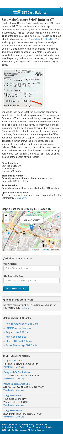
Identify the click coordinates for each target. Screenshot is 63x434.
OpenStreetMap (44, 249)
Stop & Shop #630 (13, 360)
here (61, 7)
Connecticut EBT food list (41, 39)
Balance (33, 12)
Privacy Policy (28, 424)
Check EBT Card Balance (19, 341)
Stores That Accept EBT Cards (21, 345)
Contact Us (15, 424)
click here (21, 197)
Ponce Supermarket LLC (16, 383)
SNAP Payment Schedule (19, 328)
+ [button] (6, 215)
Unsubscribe (47, 427)
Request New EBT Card (18, 332)
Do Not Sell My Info (10, 427)
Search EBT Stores (16, 289)
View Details (8, 366)
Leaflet (32, 249)
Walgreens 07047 (12, 410)
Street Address (10, 264)
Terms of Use (41, 424)
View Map (20, 366)
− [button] (6, 220)
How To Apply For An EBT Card (22, 323)
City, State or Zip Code (13, 276)
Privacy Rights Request (30, 427)
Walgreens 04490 (12, 395)
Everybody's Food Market (17, 372)
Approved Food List (16, 336)
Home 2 (5, 424)
